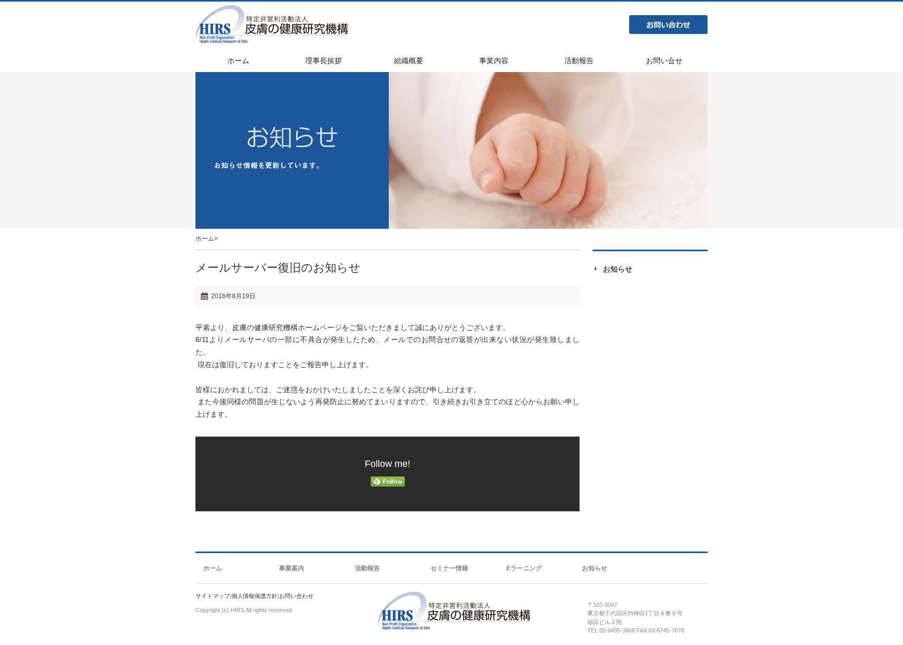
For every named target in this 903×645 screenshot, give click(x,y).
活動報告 (367, 568)
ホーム (204, 238)
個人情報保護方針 (254, 596)
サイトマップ (212, 596)
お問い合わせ (668, 24)
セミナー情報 (449, 568)
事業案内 (291, 568)
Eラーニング (524, 568)
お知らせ (617, 269)
